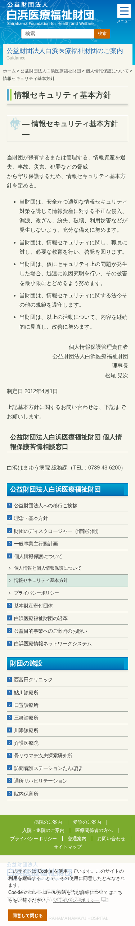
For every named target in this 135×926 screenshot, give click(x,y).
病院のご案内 (48, 822)
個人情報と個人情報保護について (48, 568)
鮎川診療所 (26, 692)
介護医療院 (26, 743)
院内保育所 (26, 794)
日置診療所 (26, 705)
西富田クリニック (33, 679)
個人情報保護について (38, 556)
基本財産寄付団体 (33, 606)
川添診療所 (26, 730)
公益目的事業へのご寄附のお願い (50, 631)
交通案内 (77, 838)
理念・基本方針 (31, 518)
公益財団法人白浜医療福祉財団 (55, 489)
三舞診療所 (26, 718)
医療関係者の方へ (94, 830)
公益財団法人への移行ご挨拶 (45, 505)
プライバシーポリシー (36, 593)
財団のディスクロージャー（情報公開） (58, 531)
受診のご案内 (87, 822)
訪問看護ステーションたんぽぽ (48, 768)
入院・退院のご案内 (43, 830)
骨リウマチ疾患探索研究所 (43, 755)
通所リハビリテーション (41, 781)
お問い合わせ (111, 838)
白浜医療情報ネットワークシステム (53, 643)
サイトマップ (68, 847)
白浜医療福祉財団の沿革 (41, 618)
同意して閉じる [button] (28, 915)
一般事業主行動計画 (36, 544)
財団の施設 (26, 663)
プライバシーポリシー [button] (76, 900)
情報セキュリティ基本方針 (41, 580)
